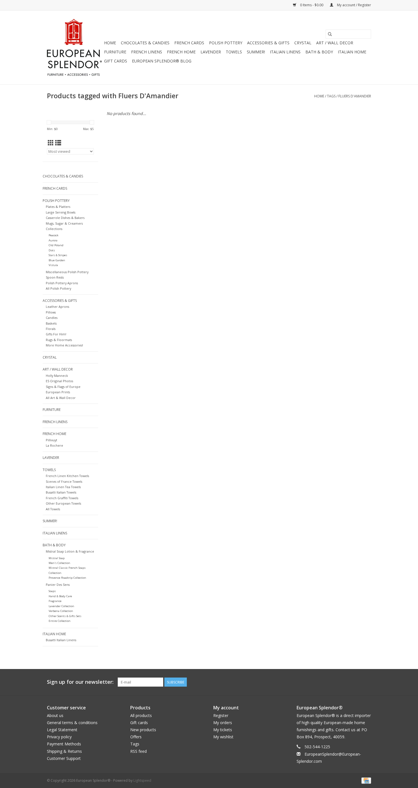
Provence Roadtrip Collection (67, 578)
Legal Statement (62, 729)
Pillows (51, 312)
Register (220, 715)
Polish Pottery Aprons (62, 283)
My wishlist (223, 736)
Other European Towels (63, 503)
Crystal (302, 42)
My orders (222, 722)
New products (143, 729)
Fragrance (55, 601)
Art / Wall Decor (334, 42)
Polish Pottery (225, 42)
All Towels (53, 509)
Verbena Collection (61, 611)
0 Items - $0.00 (311, 5)
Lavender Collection (61, 606)
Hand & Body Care (60, 596)
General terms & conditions (72, 722)
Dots (52, 250)
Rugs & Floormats (59, 340)
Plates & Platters (58, 206)
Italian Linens (285, 52)
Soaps (52, 591)
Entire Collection (60, 621)
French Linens (146, 52)
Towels (234, 52)
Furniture (115, 52)
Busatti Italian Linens (61, 640)
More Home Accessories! (64, 345)
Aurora (53, 240)
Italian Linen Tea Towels (63, 487)
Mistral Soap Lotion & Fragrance (70, 551)
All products (141, 715)
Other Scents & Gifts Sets (65, 616)
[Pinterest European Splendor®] (356, 682)
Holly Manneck (57, 375)
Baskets (51, 323)
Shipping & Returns (64, 751)
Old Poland (56, 245)
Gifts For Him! (56, 334)
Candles (51, 317)
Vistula (53, 265)
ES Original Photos (59, 381)
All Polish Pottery (58, 288)
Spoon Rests (55, 277)
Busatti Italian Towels (61, 492)
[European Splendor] (74, 47)
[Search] (330, 34)
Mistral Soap (57, 558)
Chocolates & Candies (145, 42)
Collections (54, 229)
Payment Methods (64, 744)
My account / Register (353, 5)
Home (110, 42)
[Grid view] (51, 143)
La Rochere (54, 445)
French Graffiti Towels (62, 498)
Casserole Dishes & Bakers (65, 218)
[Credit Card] (365, 780)
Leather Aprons (57, 306)
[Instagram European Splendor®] (366, 682)
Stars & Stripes (58, 255)
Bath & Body (319, 52)
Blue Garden (57, 260)
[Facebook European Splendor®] (346, 682)
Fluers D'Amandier (354, 96)
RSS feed (138, 751)
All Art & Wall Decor (61, 398)
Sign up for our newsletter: (80, 682)
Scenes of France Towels (64, 481)
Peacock (53, 235)
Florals (50, 329)
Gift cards (115, 61)
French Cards (189, 42)
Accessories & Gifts (268, 42)
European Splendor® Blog (161, 61)
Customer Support (64, 758)
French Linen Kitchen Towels (67, 476)
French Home (181, 52)
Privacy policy (59, 736)
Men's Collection (59, 563)
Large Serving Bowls (60, 212)
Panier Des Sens (58, 584)
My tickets (222, 729)
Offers (136, 736)
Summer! (256, 52)
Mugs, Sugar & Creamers (64, 223)
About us (55, 715)
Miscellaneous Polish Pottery (67, 272)
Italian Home (352, 52)
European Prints (58, 392)
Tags (331, 96)
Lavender (210, 52)
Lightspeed (142, 780)
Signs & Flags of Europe (63, 386)
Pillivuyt (51, 440)
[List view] (58, 143)
